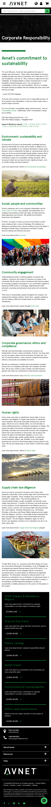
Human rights (30, 450)
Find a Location (14, 730)
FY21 (4, 126)
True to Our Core (16, 621)
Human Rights (40, 783)
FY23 (38, 124)
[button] (44, 800)
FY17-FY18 (23, 126)
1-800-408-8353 (14, 736)
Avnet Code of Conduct (10, 211)
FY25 (25, 124)
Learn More (12, 633)
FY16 (30, 126)
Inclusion (23, 235)
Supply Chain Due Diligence (29, 528)
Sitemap (35, 785)
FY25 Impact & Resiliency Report (22, 597)
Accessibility (26, 785)
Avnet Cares (34, 306)
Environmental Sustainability (36, 167)
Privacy (6, 785)
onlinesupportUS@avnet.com (18, 738)
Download (11, 611)
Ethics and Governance (34, 375)
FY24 (32, 124)
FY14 (36, 126)
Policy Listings (14, 643)
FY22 (44, 124)
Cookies (12, 785)
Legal (19, 785)
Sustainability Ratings (9, 110)
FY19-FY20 (12, 126)
